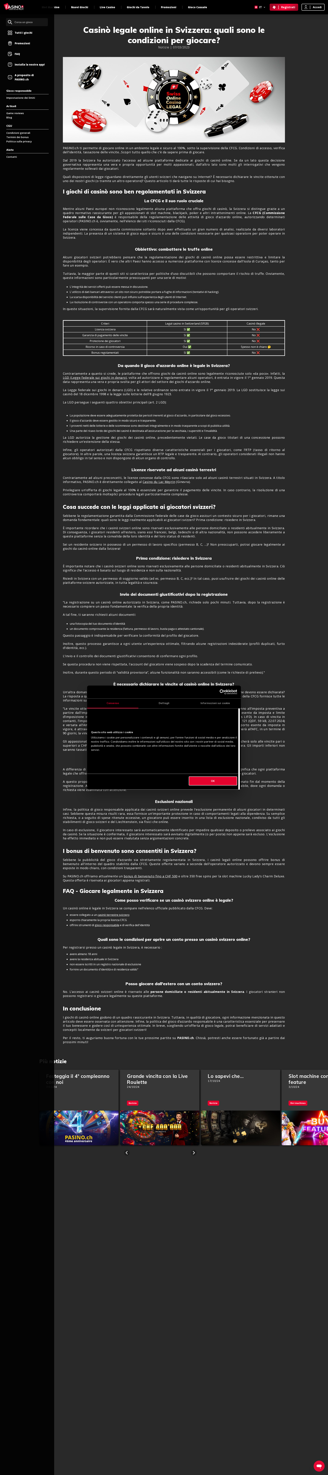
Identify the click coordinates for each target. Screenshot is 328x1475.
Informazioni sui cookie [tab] (215, 703)
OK (213, 781)
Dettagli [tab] (164, 703)
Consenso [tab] (113, 703)
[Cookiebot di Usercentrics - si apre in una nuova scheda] (222, 691)
